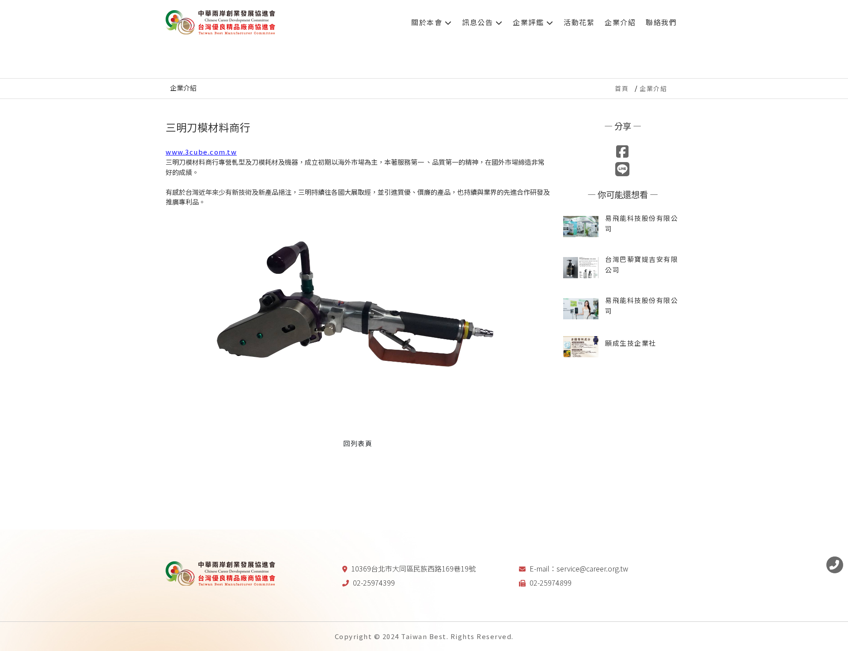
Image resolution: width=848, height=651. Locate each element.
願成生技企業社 (630, 343)
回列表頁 (357, 443)
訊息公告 (479, 22)
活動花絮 (579, 22)
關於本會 (428, 22)
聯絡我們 (661, 22)
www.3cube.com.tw (201, 151)
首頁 (621, 88)
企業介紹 (620, 22)
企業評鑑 (529, 22)
